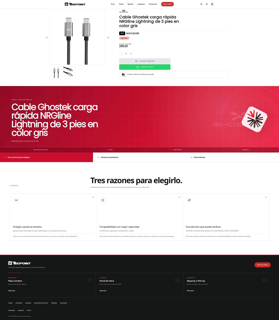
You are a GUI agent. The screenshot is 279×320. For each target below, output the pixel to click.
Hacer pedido (167, 4)
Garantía (28, 303)
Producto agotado (147, 61)
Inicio (113, 4)
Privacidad (63, 303)
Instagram (11, 310)
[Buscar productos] (201, 4)
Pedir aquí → (12, 291)
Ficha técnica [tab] (198, 157)
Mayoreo (130, 4)
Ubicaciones (153, 4)
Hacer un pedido (262, 265)
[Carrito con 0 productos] (212, 4)
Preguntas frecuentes (41, 303)
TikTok (29, 310)
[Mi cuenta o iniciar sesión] (207, 4)
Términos (54, 303)
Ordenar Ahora (146, 67)
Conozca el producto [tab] (108, 157)
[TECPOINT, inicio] (75, 4)
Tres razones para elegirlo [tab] (17, 157)
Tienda (121, 4)
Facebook (21, 310)
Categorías (141, 4)
